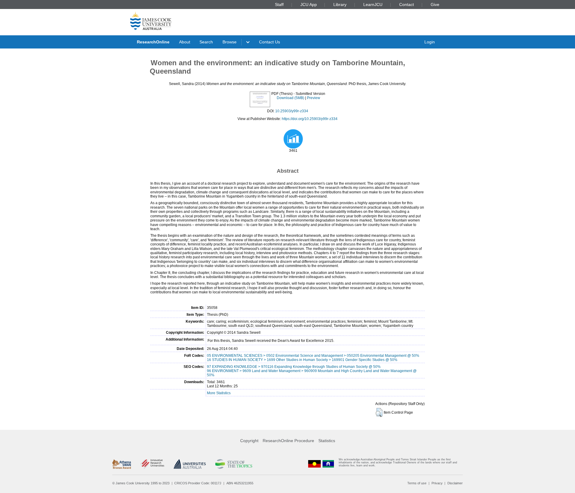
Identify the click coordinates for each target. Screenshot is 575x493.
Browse (230, 42)
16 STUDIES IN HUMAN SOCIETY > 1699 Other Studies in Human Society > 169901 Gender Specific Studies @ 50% (302, 360)
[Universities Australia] (190, 464)
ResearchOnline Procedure (288, 440)
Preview (313, 98)
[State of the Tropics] (233, 464)
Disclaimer (455, 483)
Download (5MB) (290, 98)
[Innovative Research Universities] (152, 464)
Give (435, 4)
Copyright (249, 440)
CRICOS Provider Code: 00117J (197, 483)
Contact (406, 4)
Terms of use (416, 483)
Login (429, 42)
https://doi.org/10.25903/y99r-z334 (310, 119)
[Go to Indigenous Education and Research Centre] (314, 464)
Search (206, 42)
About (184, 42)
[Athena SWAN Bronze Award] (121, 464)
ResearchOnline (153, 42)
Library (339, 4)
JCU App (308, 4)
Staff (279, 4)
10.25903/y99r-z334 (291, 111)
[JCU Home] (151, 20)
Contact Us (269, 42)
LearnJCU (372, 4)
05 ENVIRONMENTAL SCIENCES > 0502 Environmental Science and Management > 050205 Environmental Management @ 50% (313, 356)
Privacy (437, 483)
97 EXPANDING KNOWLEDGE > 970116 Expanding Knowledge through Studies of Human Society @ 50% (294, 367)
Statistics (326, 440)
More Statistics (219, 393)
